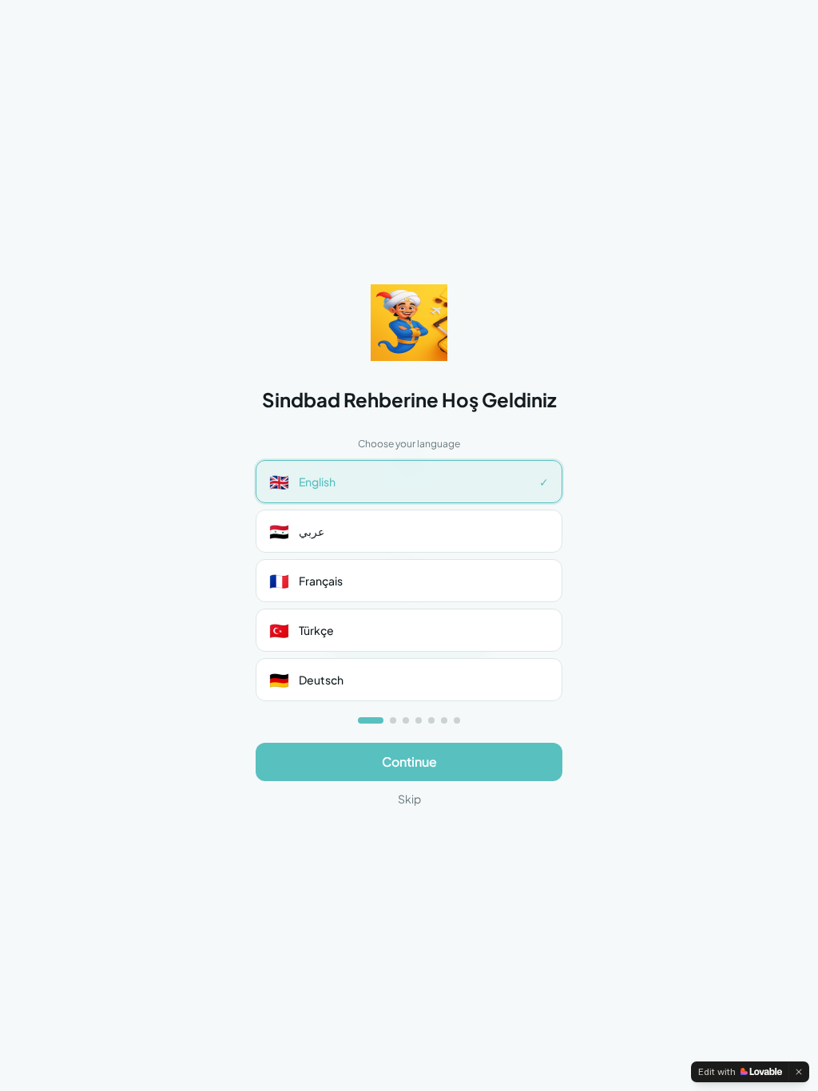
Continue (409, 761)
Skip (409, 798)
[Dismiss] (798, 1071)
